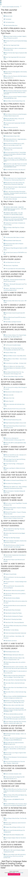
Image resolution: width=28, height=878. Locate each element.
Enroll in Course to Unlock (14, 874)
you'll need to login (19, 872)
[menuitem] (1, 3)
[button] (1, 1)
